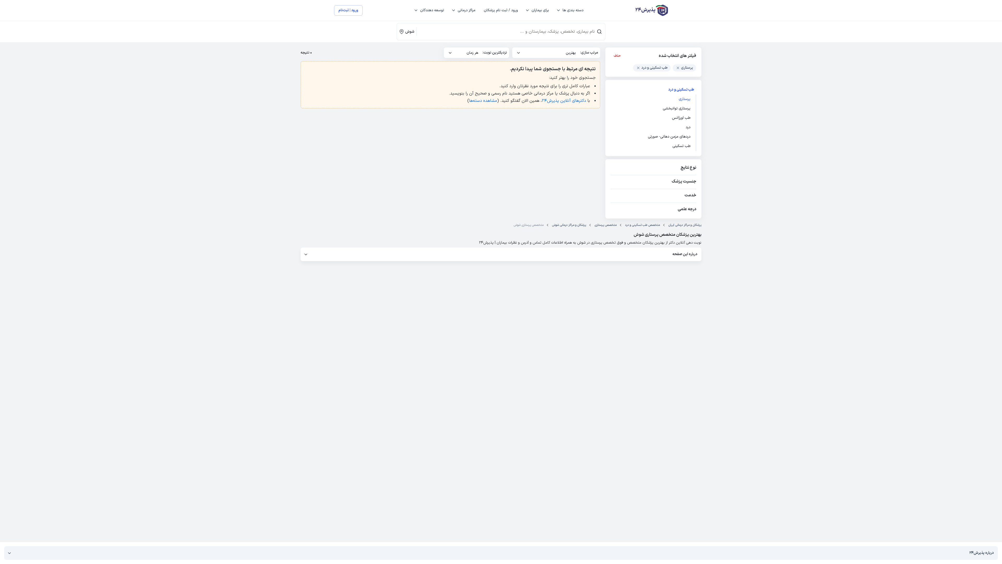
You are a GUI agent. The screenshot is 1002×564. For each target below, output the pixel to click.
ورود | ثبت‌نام (348, 10)
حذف (617, 56)
